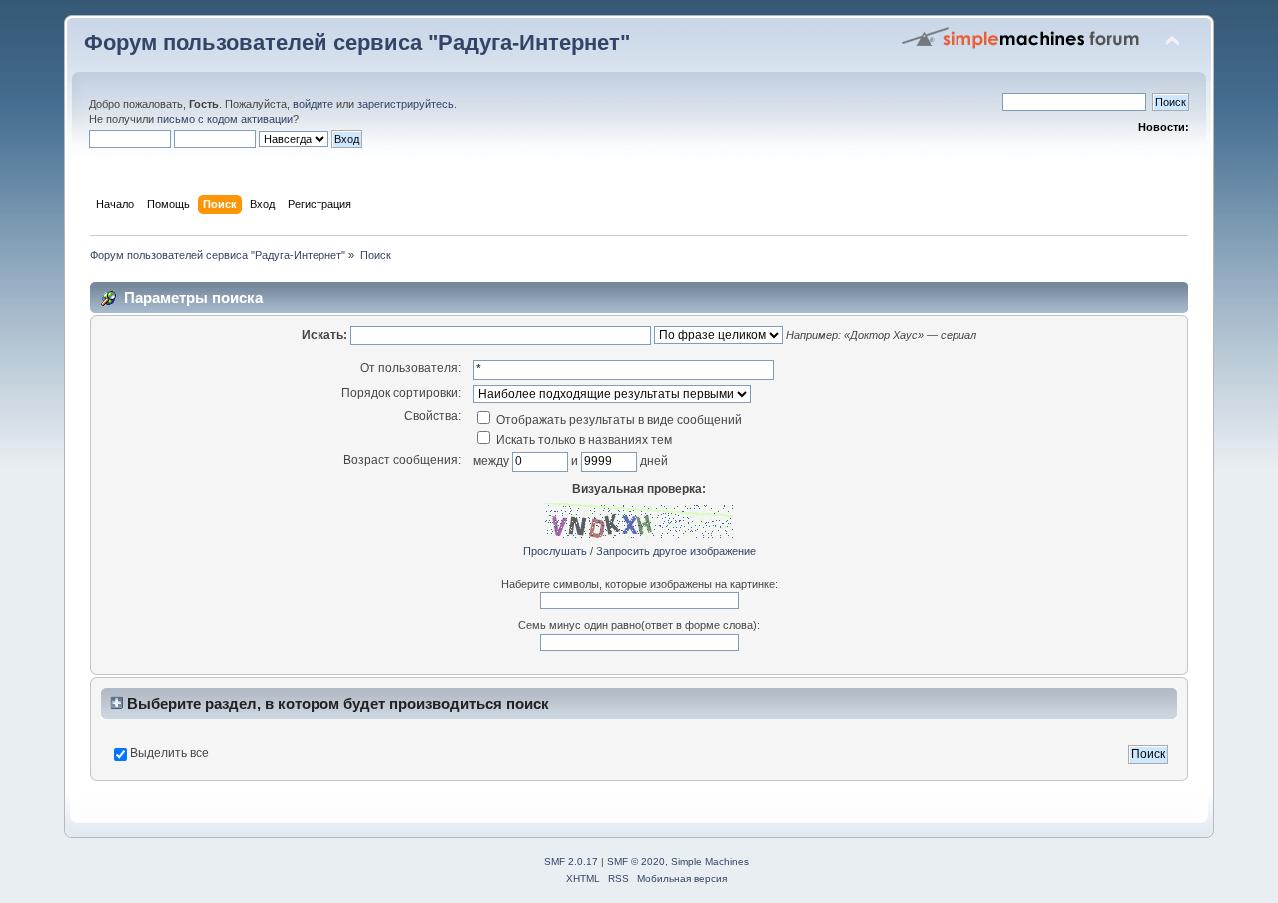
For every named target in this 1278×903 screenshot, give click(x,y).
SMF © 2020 (636, 861)
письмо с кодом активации (225, 119)
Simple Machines (710, 861)
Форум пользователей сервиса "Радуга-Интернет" (357, 42)
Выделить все (169, 753)
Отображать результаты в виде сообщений (617, 420)
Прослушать (555, 551)
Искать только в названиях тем (582, 440)
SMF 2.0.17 (571, 861)
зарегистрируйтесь (405, 104)
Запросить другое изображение (676, 551)
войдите (313, 104)
